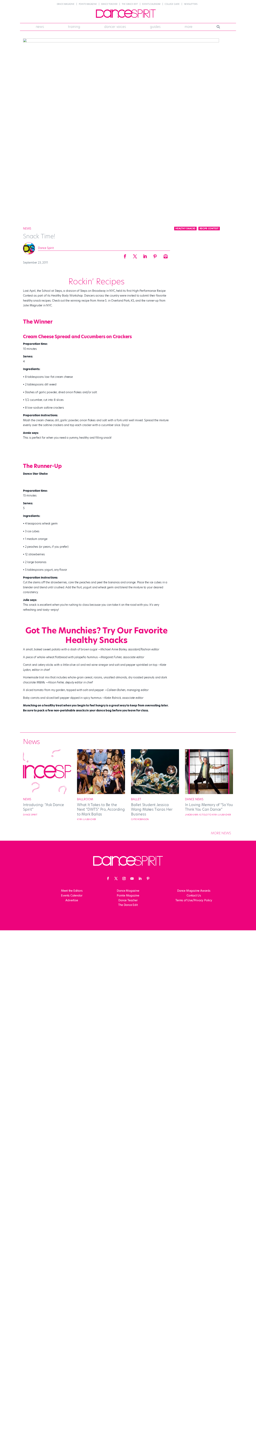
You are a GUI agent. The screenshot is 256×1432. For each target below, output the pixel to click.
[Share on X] (135, 255)
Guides (155, 26)
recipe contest (209, 228)
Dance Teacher (109, 4)
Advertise (71, 900)
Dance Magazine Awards (193, 891)
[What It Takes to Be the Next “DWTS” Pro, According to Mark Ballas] (101, 793)
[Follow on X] (116, 878)
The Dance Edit (130, 4)
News (40, 26)
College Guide (172, 4)
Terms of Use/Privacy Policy (193, 900)
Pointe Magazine (88, 4)
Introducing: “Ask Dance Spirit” (43, 807)
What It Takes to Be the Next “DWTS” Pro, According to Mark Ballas (101, 809)
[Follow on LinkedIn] (140, 878)
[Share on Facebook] (125, 255)
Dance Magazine (65, 4)
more (188, 26)
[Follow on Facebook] (108, 878)
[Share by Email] (165, 255)
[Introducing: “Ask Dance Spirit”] (47, 793)
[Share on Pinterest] (155, 255)
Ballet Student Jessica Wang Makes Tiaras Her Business (152, 809)
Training (74, 26)
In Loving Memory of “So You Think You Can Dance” (209, 807)
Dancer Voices (115, 26)
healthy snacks (185, 228)
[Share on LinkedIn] (145, 255)
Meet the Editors (72, 891)
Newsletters (190, 4)
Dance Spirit (46, 248)
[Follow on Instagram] (124, 878)
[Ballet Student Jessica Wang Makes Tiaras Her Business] (155, 793)
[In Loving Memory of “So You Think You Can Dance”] (209, 793)
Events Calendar (151, 4)
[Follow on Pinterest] (148, 878)
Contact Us (194, 895)
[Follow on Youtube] (132, 878)
